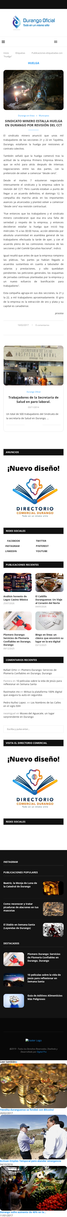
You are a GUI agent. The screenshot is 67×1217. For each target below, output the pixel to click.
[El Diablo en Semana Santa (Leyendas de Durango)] (53, 930)
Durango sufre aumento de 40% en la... (23, 1212)
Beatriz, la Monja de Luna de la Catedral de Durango (20, 884)
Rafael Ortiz (10, 669)
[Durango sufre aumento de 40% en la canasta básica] (33, 1188)
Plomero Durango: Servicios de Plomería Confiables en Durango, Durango (17, 639)
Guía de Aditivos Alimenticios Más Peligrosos (44, 997)
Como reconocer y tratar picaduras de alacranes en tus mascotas (20, 907)
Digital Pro (42, 1051)
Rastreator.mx (11, 691)
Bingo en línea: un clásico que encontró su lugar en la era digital (49, 638)
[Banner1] (33, 781)
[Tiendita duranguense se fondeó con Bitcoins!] (33, 1086)
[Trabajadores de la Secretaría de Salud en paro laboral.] (33, 366)
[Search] (63, 42)
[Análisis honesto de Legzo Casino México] (17, 582)
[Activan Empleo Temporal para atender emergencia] (33, 1137)
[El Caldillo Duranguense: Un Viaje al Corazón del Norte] (49, 582)
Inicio (6, 52)
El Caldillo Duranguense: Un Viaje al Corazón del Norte (48, 600)
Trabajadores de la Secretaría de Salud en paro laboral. (33, 399)
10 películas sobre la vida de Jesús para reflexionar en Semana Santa (32, 682)
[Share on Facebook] (30, 330)
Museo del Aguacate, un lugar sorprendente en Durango (28, 715)
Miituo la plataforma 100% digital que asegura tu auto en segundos (32, 693)
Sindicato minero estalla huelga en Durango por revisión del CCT (33, 123)
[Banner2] (33, 491)
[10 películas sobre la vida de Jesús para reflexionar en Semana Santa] (13, 980)
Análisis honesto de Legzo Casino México (15, 598)
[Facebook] (25, 4)
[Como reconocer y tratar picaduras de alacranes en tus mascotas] (53, 909)
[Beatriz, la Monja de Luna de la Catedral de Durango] (53, 888)
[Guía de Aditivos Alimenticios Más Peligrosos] (13, 1001)
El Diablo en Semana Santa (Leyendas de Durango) (19, 926)
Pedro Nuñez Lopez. (14, 702)
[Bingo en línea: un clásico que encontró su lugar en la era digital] (49, 621)
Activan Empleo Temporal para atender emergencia (30, 1161)
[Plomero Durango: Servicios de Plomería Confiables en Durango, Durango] (17, 621)
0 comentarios (42, 325)
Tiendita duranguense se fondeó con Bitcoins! (27, 1109)
